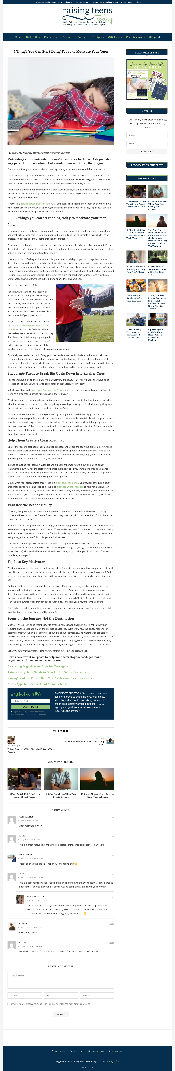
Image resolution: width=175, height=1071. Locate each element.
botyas (22, 942)
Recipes (97, 37)
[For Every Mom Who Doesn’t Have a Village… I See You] (157, 256)
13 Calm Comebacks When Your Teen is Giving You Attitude (157, 205)
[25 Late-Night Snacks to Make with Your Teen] (136, 285)
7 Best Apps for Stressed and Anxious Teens (38, 684)
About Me (69, 2)
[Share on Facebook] (58, 731)
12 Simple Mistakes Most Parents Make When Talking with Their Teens (135, 234)
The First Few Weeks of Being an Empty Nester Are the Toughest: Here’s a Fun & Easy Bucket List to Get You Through (157, 238)
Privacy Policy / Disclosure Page (104, 2)
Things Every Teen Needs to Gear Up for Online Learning (47, 672)
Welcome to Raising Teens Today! (48, 2)
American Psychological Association (50, 390)
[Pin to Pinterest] (64, 731)
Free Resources (135, 37)
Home (18, 37)
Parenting (50, 37)
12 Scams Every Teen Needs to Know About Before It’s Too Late (136, 333)
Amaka (22, 874)
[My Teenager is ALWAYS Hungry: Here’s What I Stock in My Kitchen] (157, 319)
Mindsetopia (25, 855)
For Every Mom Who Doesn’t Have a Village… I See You (157, 270)
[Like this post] (55, 731)
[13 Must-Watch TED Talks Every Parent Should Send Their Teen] (24, 779)
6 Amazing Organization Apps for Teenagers (38, 666)
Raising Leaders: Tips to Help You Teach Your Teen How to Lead (51, 678)
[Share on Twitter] (61, 731)
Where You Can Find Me (131, 2)
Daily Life (32, 37)
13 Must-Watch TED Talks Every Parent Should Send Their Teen (136, 205)
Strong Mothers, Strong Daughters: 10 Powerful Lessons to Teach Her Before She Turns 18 (157, 302)
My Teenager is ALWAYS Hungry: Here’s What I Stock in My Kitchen (156, 334)
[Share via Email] (67, 731)
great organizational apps (70, 486)
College (82, 37)
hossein (22, 923)
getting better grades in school (36, 203)
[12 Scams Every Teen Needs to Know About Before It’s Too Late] (136, 319)
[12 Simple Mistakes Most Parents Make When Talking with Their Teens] (97, 779)
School (67, 37)
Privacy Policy (113, 1061)
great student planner (67, 482)
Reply (112, 817)
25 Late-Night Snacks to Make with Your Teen (134, 298)
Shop (152, 37)
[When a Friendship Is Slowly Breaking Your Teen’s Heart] (136, 256)
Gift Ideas (114, 37)
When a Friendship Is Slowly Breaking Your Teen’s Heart (135, 269)
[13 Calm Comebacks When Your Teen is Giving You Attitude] (61, 779)
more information (38, 714)
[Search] (159, 37)
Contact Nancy (82, 2)
